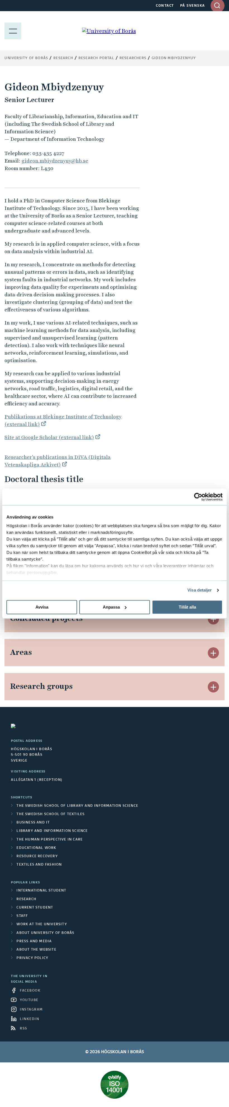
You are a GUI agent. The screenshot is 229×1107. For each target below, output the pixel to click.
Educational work (36, 848)
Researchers (133, 58)
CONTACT (165, 6)
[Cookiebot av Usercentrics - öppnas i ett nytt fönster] (198, 497)
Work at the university (41, 924)
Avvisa (41, 607)
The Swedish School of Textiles (50, 814)
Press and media (34, 941)
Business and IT (33, 823)
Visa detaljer (199, 590)
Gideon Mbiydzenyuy (174, 58)
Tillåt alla (187, 607)
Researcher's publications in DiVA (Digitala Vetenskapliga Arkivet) (57, 460)
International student (41, 891)
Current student (34, 908)
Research (63, 58)
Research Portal (96, 58)
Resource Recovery (37, 856)
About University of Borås (45, 933)
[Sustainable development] (114, 1085)
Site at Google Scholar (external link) (49, 437)
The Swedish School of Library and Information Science (77, 806)
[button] (213, 618)
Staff (22, 916)
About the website (36, 950)
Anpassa (111, 607)
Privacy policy (32, 958)
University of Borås (26, 58)
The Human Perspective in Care (49, 840)
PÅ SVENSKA (192, 6)
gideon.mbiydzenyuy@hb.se (55, 161)
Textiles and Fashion (39, 865)
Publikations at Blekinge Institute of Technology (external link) (62, 420)
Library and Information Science (52, 831)
